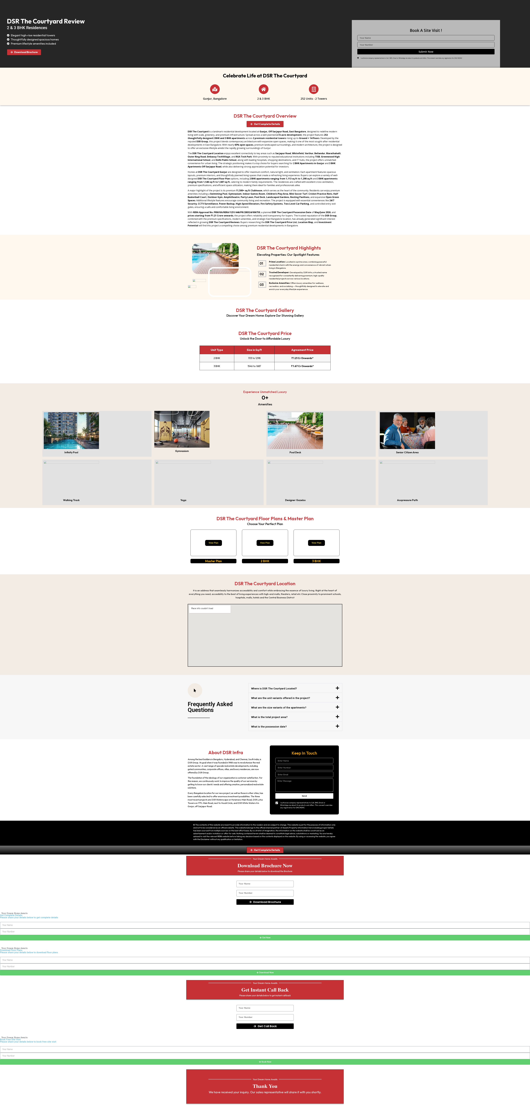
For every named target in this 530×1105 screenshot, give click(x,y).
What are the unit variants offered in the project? (280, 698)
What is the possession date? (269, 726)
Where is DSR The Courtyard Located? (274, 688)
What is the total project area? (269, 717)
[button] (295, 688)
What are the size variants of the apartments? (278, 707)
